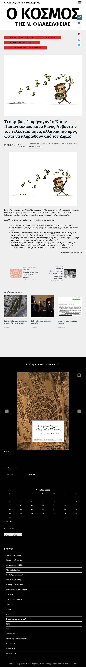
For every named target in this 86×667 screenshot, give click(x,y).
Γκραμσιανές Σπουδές (14, 599)
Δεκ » (11, 521)
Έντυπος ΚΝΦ (11, 653)
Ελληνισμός (10, 643)
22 (76, 509)
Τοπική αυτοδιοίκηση (22, 42)
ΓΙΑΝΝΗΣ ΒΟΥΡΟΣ (35, 143)
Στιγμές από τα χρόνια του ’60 (16, 619)
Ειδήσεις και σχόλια (21, 37)
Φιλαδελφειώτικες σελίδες (25, 47)
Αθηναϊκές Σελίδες (13, 570)
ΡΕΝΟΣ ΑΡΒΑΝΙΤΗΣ (35, 147)
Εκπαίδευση (10, 634)
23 (10, 513)
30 (10, 518)
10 (21, 505)
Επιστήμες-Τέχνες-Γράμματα (16, 638)
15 (76, 505)
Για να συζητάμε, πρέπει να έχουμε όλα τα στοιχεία (15, 322)
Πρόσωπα (50, 37)
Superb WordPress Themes (66, 664)
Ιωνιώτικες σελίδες (13, 580)
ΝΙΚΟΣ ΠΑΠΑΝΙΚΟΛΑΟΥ (69, 143)
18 (32, 509)
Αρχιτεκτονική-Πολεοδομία (16, 589)
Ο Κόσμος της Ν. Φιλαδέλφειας (22, 2)
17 (21, 509)
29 (76, 513)
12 (43, 505)
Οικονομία (10, 604)
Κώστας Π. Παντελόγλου (15, 585)
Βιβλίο (8, 624)
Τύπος (8, 629)
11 (32, 505)
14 (65, 505)
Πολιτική (9, 594)
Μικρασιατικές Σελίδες (14, 565)
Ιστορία (8, 614)
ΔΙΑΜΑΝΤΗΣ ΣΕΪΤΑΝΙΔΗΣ (51, 143)
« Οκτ (6, 521)
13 (54, 505)
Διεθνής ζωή (10, 648)
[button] (7, 411)
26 (43, 513)
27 (54, 513)
